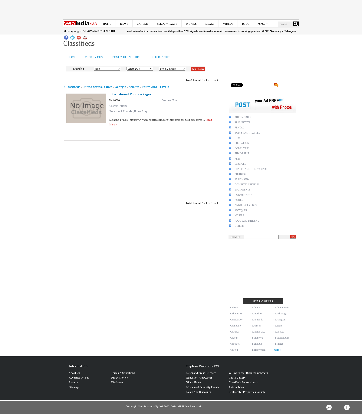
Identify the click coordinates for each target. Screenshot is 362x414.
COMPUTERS (242, 148)
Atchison (256, 325)
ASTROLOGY (242, 179)
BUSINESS (240, 174)
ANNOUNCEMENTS (246, 205)
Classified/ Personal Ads (243, 382)
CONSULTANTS (243, 195)
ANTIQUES (241, 210)
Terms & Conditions (123, 373)
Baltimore (257, 337)
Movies (191, 23)
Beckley (235, 343)
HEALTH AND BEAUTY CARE (251, 169)
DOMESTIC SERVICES (247, 184)
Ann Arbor (237, 319)
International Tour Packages (130, 94)
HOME (72, 57)
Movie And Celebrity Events (202, 387)
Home (107, 23)
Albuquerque (282, 307)
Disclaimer (117, 382)
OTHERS (239, 225)
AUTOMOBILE (243, 117)
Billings (279, 343)
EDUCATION (242, 143)
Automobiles (236, 387)
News (124, 23)
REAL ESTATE (242, 122)
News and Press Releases (201, 373)
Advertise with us (104, 31)
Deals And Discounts (198, 392)
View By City (94, 57)
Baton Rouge (282, 337)
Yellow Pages (166, 23)
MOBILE (239, 215)
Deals (209, 23)
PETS (238, 158)
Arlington (280, 319)
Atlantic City (258, 331)
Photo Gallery (237, 377)
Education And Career (199, 377)
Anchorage (281, 313)
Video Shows (193, 382)
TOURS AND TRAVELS (247, 132)
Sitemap (74, 387)
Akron (234, 307)
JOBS (237, 138)
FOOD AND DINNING (247, 220)
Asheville (236, 325)
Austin (234, 337)
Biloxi (234, 349)
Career (142, 23)
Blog (245, 23)
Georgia (114, 106)
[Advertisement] (181, 9)
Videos (228, 23)
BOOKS (239, 200)
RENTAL (239, 127)
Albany (256, 307)
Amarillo (257, 313)
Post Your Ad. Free (126, 57)
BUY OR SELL (242, 153)
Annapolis (257, 319)
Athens (278, 325)
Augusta (279, 331)
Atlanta (123, 106)
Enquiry (73, 382)
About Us (74, 373)
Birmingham (258, 349)
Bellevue (257, 343)
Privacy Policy (119, 377)
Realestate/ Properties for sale (247, 392)
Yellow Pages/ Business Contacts (248, 373)
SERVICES (240, 163)
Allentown (236, 313)
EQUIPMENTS (242, 189)
